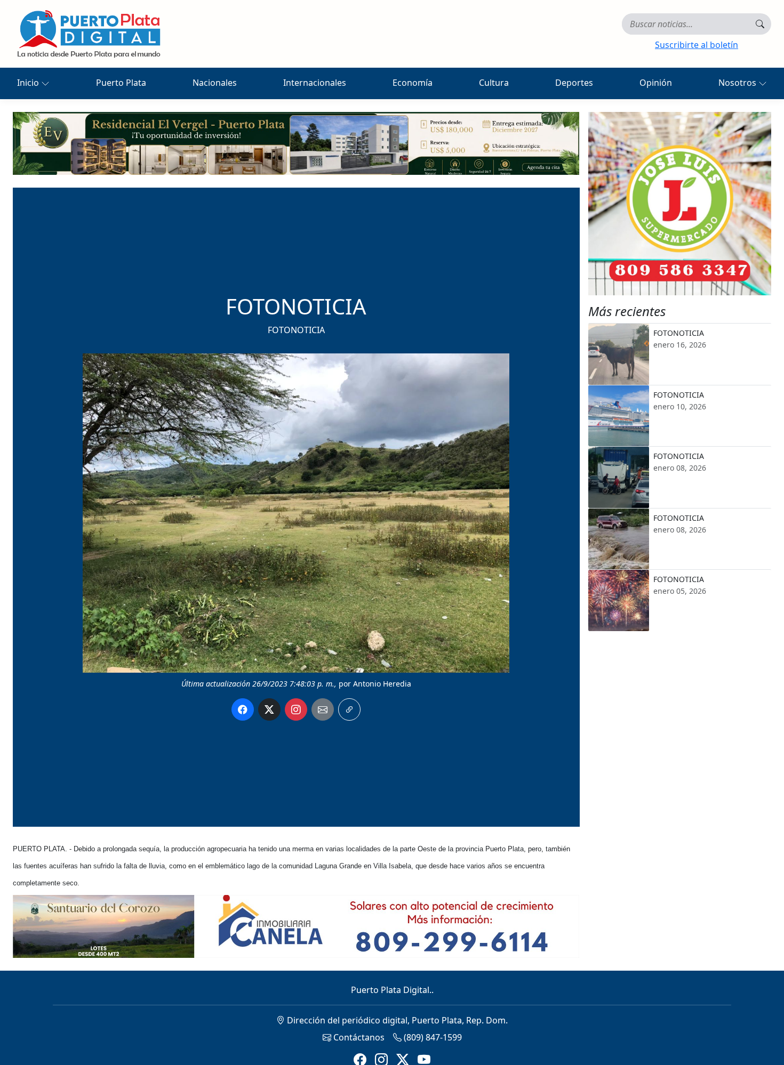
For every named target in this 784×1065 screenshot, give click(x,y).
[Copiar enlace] (349, 709)
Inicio (29, 82)
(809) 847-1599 (432, 1037)
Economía (413, 82)
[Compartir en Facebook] (242, 709)
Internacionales (314, 82)
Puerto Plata (121, 82)
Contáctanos (358, 1037)
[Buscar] (760, 24)
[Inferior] (296, 925)
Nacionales (215, 82)
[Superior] (296, 142)
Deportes (574, 82)
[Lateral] (680, 203)
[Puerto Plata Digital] (89, 34)
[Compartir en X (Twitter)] (269, 709)
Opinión (655, 82)
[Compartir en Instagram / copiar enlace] (296, 709)
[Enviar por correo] (322, 709)
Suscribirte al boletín (696, 45)
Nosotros (738, 82)
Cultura (494, 82)
